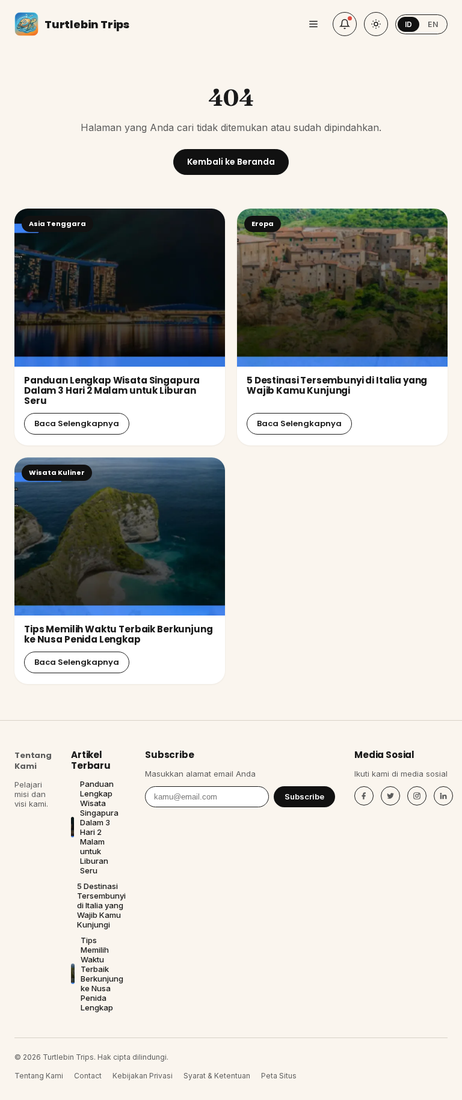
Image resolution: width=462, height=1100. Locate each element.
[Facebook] (364, 795)
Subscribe (304, 796)
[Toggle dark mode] (376, 24)
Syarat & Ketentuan (216, 1075)
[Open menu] (313, 24)
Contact (88, 1075)
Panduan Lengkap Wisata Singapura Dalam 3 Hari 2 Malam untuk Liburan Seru (112, 391)
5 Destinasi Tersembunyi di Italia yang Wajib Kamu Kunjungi (337, 385)
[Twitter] (390, 795)
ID (409, 24)
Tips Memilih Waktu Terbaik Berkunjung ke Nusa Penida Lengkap (118, 634)
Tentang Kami (33, 761)
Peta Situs (279, 1075)
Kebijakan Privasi (142, 1075)
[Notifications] (345, 24)
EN (433, 24)
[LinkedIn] (443, 795)
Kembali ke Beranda (231, 162)
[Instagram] (417, 795)
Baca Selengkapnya (76, 423)
